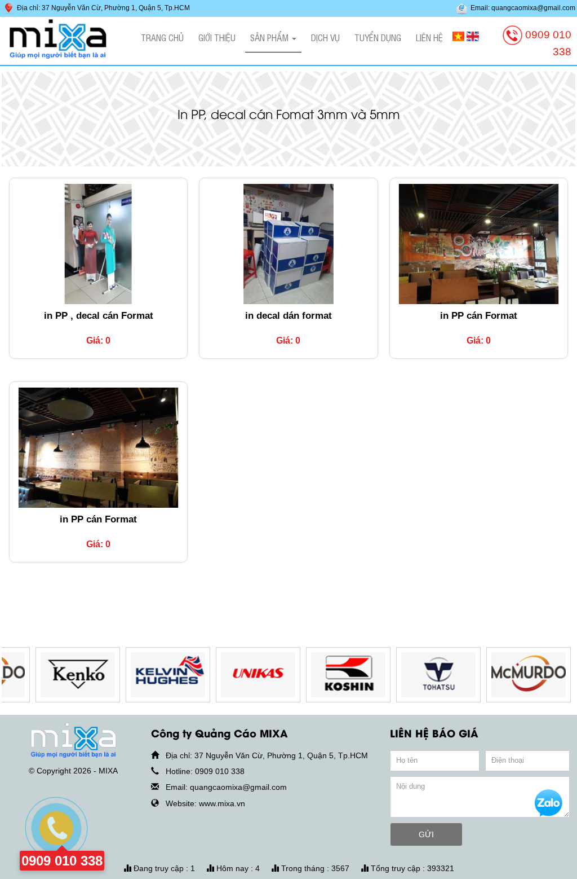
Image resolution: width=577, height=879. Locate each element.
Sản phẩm (270, 37)
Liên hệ (429, 37)
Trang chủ (162, 37)
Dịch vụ (325, 37)
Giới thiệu (217, 37)
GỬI (426, 834)
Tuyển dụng (377, 37)
